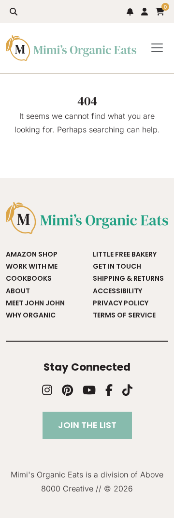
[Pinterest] (67, 390)
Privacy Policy (120, 303)
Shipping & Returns (128, 278)
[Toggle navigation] (157, 48)
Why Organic (31, 315)
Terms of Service (124, 315)
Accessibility (117, 291)
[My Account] (144, 11)
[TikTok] (127, 390)
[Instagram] (47, 390)
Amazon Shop (32, 254)
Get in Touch (117, 266)
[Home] (71, 48)
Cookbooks (29, 278)
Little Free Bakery (125, 254)
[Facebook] (109, 390)
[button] (13, 11)
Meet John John (35, 303)
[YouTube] (89, 390)
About (18, 291)
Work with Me (32, 266)
